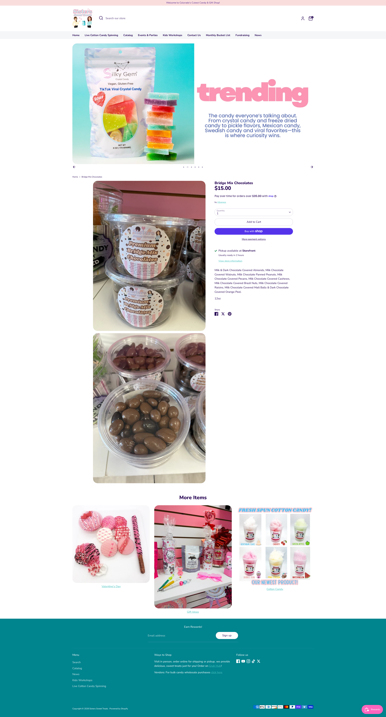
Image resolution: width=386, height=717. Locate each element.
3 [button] (191, 167)
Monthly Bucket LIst (218, 35)
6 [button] (202, 167)
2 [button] (187, 167)
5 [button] (198, 167)
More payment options (254, 239)
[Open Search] (101, 18)
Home (75, 35)
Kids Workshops (172, 35)
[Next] (312, 167)
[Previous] (74, 167)
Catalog (128, 35)
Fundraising (242, 35)
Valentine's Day (111, 586)
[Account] (303, 18)
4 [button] (195, 167)
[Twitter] (258, 661)
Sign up (227, 635)
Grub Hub (215, 666)
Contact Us (194, 35)
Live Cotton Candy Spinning (101, 35)
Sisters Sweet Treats (99, 708)
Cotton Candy (275, 589)
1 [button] (183, 167)
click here (216, 672)
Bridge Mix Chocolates (92, 176)
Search (76, 662)
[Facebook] (238, 661)
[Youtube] (243, 661)
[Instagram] (248, 661)
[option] (193, 103)
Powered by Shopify (118, 708)
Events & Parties (148, 35)
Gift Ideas (193, 612)
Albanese (221, 202)
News (258, 35)
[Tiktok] (253, 661)
